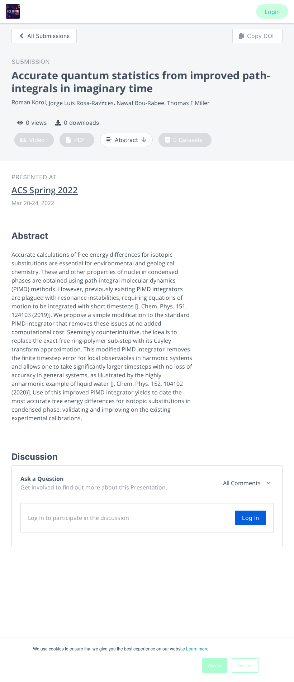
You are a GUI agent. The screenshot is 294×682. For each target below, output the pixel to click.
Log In (250, 517)
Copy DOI (260, 35)
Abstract (126, 139)
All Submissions (48, 35)
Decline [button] (245, 665)
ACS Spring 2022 (44, 190)
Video (37, 139)
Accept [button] (214, 665)
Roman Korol (28, 102)
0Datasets (188, 139)
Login (272, 11)
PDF (79, 139)
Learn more (197, 648)
